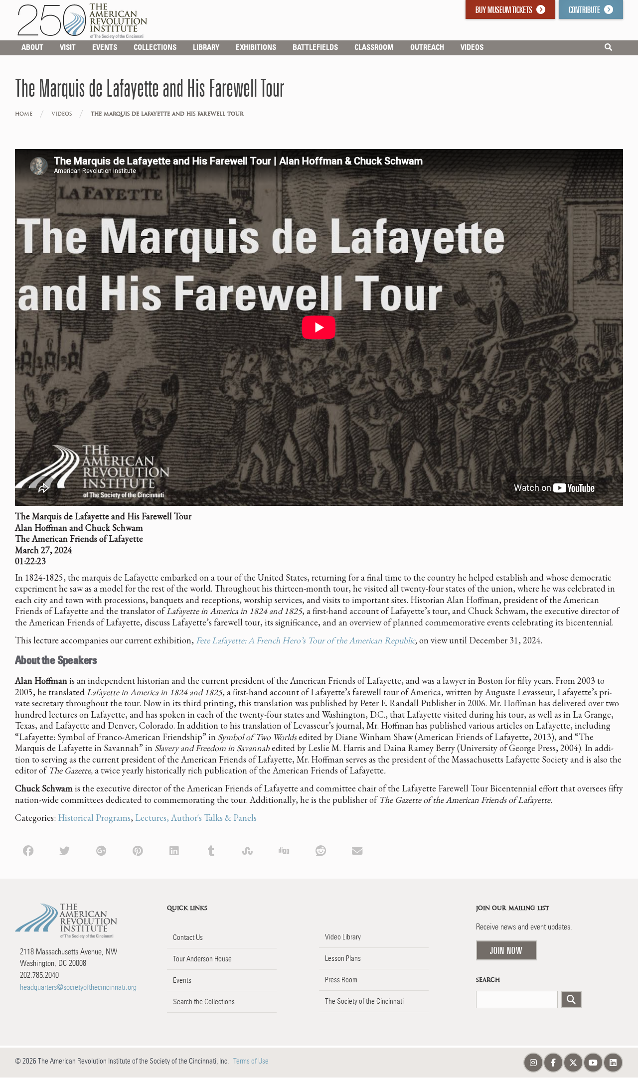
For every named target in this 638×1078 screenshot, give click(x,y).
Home (23, 114)
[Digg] (284, 850)
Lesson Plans (343, 958)
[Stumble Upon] (247, 850)
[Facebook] (28, 850)
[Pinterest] (138, 850)
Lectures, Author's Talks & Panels (196, 817)
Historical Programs (94, 817)
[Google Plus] (101, 850)
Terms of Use (251, 1061)
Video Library (343, 936)
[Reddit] (321, 850)
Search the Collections (204, 1001)
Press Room (341, 979)
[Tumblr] (211, 850)
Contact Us (188, 937)
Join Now (506, 950)
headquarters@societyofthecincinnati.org (78, 987)
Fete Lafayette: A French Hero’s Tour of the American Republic (305, 640)
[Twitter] (64, 850)
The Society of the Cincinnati (364, 1001)
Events (182, 980)
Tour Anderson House (202, 958)
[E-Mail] (357, 850)
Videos (61, 114)
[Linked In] (174, 850)
